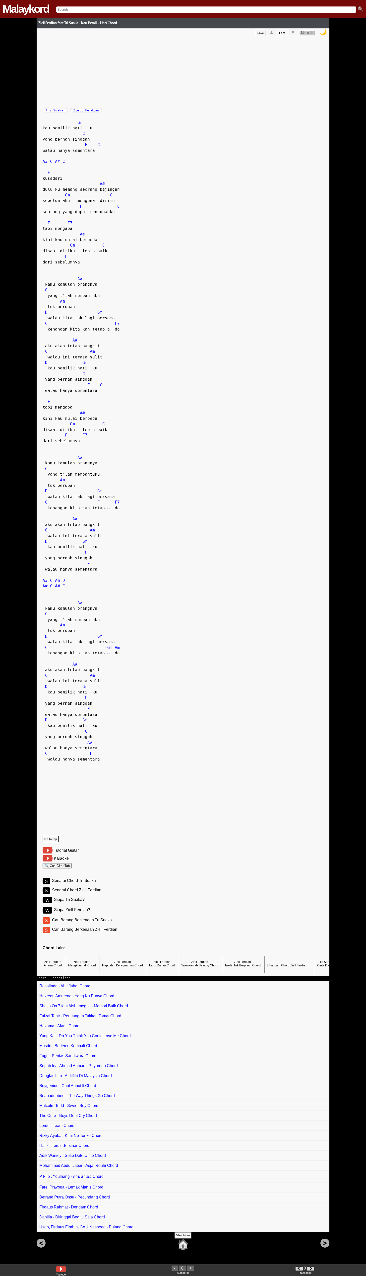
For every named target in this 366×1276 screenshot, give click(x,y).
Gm (79, 122)
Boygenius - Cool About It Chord (67, 1086)
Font (282, 32)
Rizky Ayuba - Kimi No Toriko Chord (71, 1135)
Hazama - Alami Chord (59, 1026)
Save (260, 32)
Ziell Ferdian (86, 110)
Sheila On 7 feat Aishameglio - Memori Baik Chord (83, 1006)
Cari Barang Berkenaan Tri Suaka (82, 920)
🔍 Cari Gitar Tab (57, 866)
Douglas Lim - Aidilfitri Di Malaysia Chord (75, 1076)
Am (62, 301)
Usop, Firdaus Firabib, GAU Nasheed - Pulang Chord (86, 1227)
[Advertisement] (186, 71)
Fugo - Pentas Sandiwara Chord (67, 1056)
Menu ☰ (307, 33)
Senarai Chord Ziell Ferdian (76, 890)
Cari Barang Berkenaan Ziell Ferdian (84, 929)
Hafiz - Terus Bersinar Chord (64, 1145)
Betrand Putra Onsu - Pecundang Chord (74, 1197)
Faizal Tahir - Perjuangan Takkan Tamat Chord (80, 1016)
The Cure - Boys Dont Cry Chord (68, 1115)
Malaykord (25, 8)
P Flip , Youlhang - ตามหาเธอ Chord (71, 1176)
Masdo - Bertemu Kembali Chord (68, 1046)
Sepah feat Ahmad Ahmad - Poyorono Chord (78, 1066)
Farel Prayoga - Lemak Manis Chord (71, 1187)
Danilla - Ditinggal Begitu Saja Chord (72, 1217)
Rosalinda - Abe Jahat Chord (64, 986)
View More (183, 1235)
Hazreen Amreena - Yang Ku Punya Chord (76, 996)
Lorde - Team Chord (56, 1125)
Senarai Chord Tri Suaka (74, 880)
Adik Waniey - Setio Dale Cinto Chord (72, 1155)
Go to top (50, 839)
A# (45, 161)
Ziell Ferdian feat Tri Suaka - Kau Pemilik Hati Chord (77, 23)
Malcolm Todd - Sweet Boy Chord (68, 1106)
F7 (69, 223)
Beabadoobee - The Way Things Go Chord (77, 1096)
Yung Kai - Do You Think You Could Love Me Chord (85, 1036)
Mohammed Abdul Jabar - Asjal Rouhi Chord (78, 1165)
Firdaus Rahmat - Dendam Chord (68, 1207)
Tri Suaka (55, 110)
